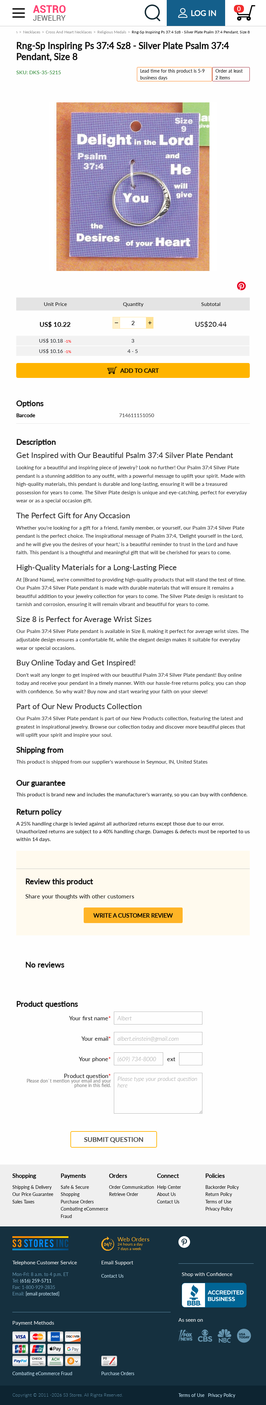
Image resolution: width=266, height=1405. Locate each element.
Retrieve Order (123, 1194)
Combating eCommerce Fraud (42, 1373)
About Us (166, 1194)
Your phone (93, 1058)
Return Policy (218, 1194)
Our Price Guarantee (32, 1194)
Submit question (113, 1139)
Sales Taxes (23, 1201)
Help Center (169, 1187)
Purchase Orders (77, 1201)
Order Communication (131, 1187)
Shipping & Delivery (32, 1187)
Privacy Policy (219, 1209)
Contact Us (168, 1201)
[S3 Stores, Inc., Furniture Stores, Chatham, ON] (214, 1295)
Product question (86, 1076)
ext (171, 1058)
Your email (94, 1038)
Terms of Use (218, 1201)
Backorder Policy (222, 1187)
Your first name (88, 1018)
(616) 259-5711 (36, 1280)
